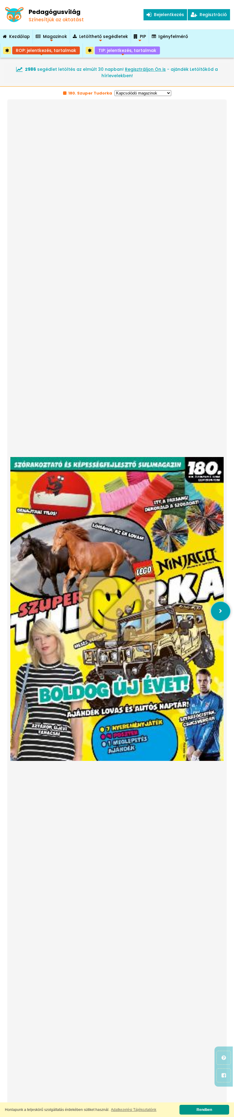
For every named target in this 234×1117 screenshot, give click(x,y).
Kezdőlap (19, 36)
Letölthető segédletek (103, 38)
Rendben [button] (204, 1110)
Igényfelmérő (173, 36)
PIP (143, 38)
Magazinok (55, 38)
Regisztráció (212, 15)
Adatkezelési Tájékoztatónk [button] (133, 1110)
